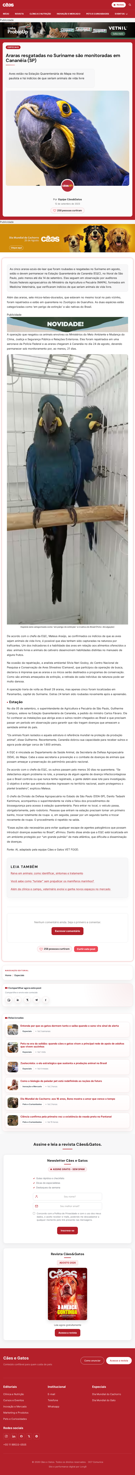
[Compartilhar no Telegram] (36, 1000)
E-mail (51, 1394)
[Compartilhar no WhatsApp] (8, 1000)
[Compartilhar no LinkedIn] (18, 1000)
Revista (19, 14)
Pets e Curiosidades (97, 14)
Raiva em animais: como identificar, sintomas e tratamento (47, 873)
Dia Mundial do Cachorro (106, 1394)
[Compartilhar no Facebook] (45, 1000)
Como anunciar (92, 1360)
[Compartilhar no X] (27, 1000)
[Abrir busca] (130, 5)
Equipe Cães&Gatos (70, 199)
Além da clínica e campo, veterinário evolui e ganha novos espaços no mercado (61, 889)
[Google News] (37, 1436)
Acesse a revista (67, 1332)
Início (6, 14)
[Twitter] (29, 1436)
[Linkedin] (14, 1436)
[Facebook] (21, 1436)
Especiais (13, 47)
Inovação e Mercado (68, 14)
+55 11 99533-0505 (14, 1444)
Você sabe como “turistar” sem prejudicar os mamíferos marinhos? (53, 881)
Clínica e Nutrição (13, 1394)
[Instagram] (6, 1436)
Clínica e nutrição (40, 14)
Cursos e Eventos (13, 1400)
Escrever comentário (67, 931)
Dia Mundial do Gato (104, 1400)
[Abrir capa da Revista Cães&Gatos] (67, 1294)
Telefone (53, 1400)
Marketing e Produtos (15, 1412)
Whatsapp (53, 1406)
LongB (83, 1466)
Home (8, 975)
